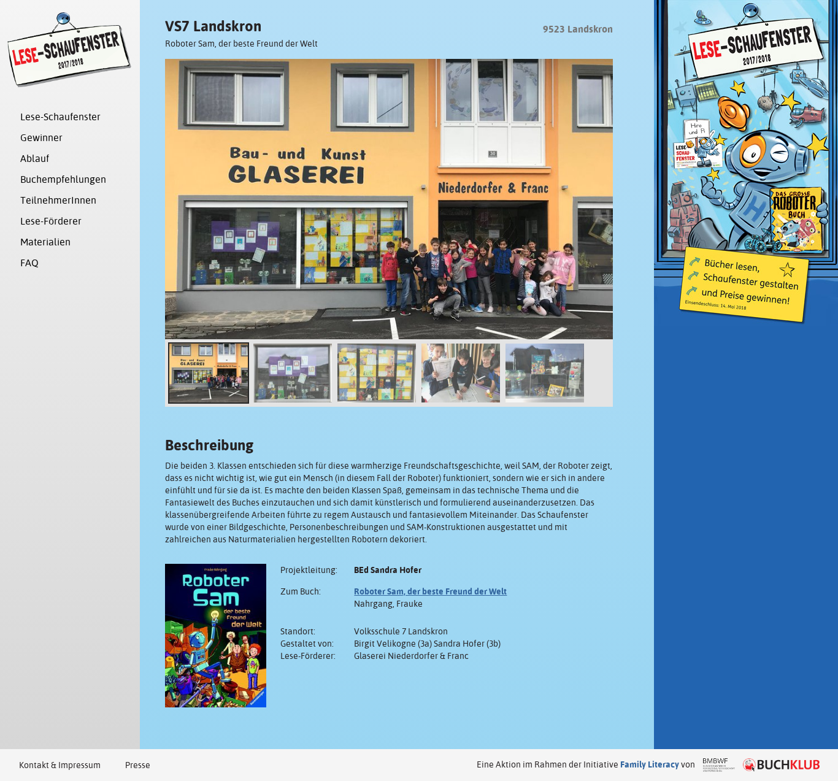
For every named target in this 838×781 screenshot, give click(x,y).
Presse (137, 765)
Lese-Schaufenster (60, 117)
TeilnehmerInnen (58, 200)
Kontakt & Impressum (60, 765)
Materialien (45, 242)
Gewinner (41, 138)
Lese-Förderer (51, 221)
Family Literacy (649, 764)
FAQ (29, 263)
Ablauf (34, 158)
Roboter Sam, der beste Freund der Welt (430, 591)
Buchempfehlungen (63, 179)
